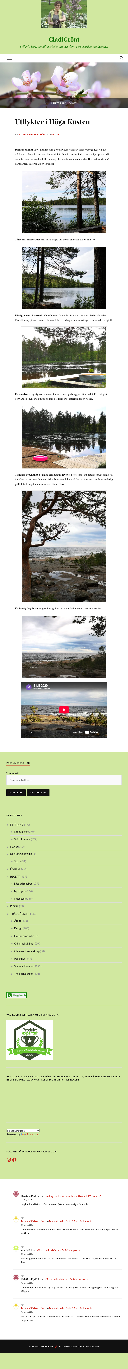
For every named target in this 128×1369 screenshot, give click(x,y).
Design (18, 928)
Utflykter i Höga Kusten (52, 121)
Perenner (19, 958)
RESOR (55, 134)
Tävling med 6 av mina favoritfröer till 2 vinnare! (73, 1196)
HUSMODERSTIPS (21, 854)
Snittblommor (22, 839)
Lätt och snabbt (23, 883)
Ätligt (17, 920)
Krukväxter (21, 831)
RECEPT (15, 876)
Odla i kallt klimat (24, 943)
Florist (14, 846)
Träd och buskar (23, 973)
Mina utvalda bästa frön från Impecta (70, 1221)
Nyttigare (20, 891)
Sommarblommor (24, 966)
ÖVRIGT (15, 869)
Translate (32, 1134)
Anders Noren (91, 1346)
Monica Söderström (31, 134)
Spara (17, 861)
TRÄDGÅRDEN (19, 913)
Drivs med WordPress (40, 1346)
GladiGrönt (64, 39)
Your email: (12, 773)
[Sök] (118, 58)
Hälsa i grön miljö (24, 936)
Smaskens (20, 898)
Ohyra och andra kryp (26, 951)
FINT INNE (16, 824)
